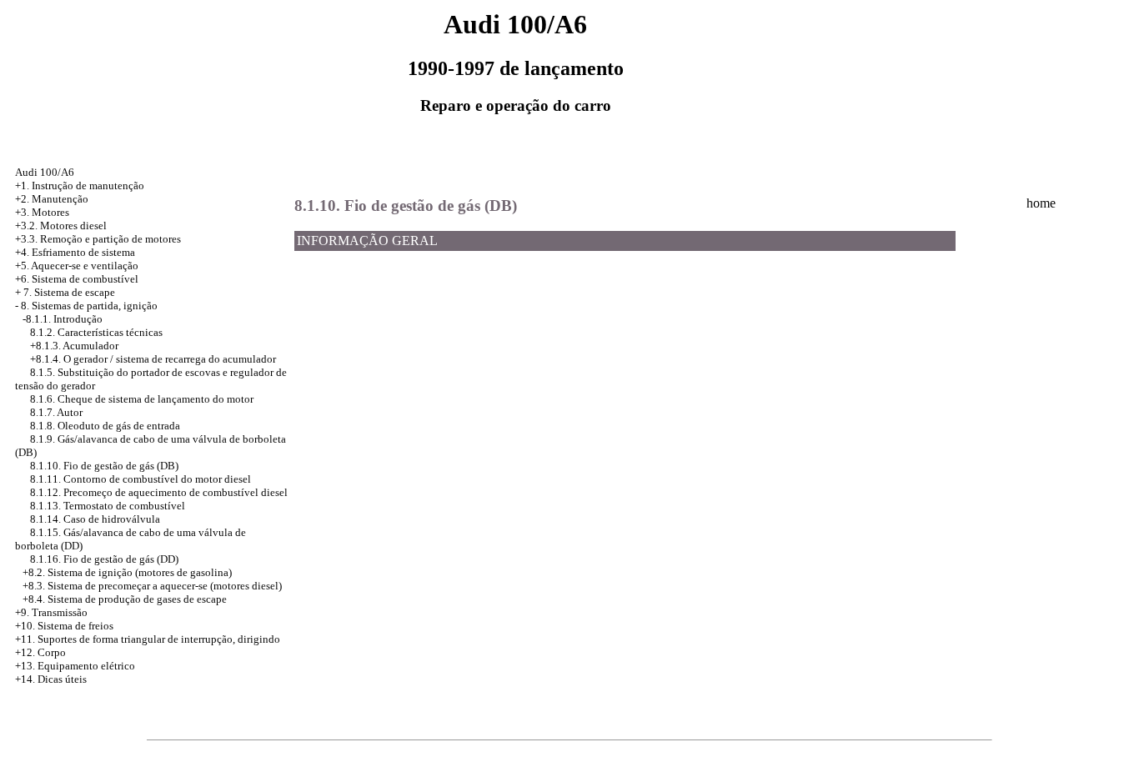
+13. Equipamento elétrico (75, 665)
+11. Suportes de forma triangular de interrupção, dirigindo (147, 639)
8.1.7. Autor (56, 412)
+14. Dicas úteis (51, 679)
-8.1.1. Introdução (63, 319)
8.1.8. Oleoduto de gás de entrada (105, 425)
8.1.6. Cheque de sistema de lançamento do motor (141, 399)
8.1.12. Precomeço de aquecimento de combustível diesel (159, 492)
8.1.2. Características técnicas (96, 332)
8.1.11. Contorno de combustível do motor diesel (140, 479)
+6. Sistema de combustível (76, 279)
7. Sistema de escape (69, 292)
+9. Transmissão (51, 612)
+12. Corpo (40, 652)
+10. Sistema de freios (64, 625)
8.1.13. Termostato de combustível (107, 505)
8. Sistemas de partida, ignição (89, 305)
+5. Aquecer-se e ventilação (76, 265)
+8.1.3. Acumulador (74, 345)
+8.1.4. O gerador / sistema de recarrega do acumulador (153, 359)
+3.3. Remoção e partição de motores (98, 239)
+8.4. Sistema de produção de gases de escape (125, 599)
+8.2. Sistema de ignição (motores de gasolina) (127, 572)
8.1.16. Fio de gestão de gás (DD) (104, 559)
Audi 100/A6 (44, 172)
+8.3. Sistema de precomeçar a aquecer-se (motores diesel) (152, 585)
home (1041, 203)
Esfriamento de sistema (83, 252)
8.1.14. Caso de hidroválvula (95, 519)
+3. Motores (42, 212)
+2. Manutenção (51, 199)
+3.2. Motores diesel (61, 225)
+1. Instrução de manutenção (79, 185)
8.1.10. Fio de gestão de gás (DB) (104, 465)
